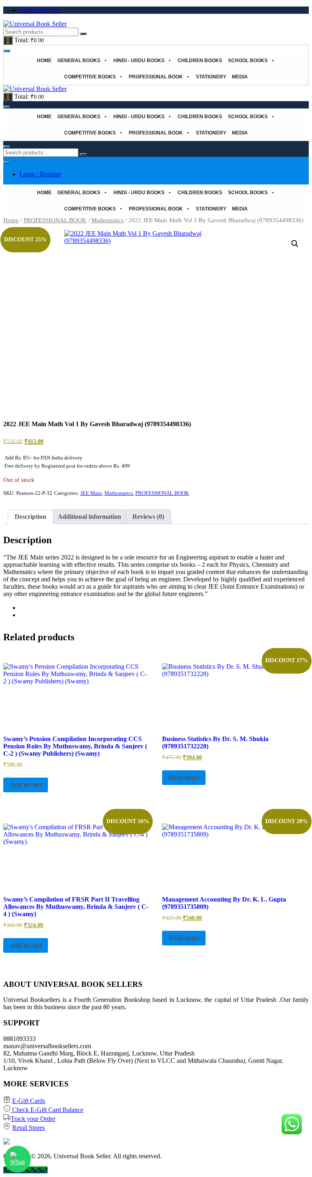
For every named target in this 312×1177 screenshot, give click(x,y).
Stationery (211, 77)
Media (240, 77)
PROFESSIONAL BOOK (156, 77)
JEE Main (91, 493)
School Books (248, 60)
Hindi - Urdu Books (139, 60)
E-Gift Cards (28, 1100)
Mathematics (107, 220)
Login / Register (40, 10)
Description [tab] (30, 516)
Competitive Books (90, 77)
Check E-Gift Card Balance (47, 1109)
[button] (295, 243)
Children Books (200, 60)
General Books (78, 60)
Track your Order (33, 1118)
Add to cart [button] (25, 784)
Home (44, 60)
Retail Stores (28, 1127)
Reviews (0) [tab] (148, 516)
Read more (184, 777)
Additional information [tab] (89, 516)
